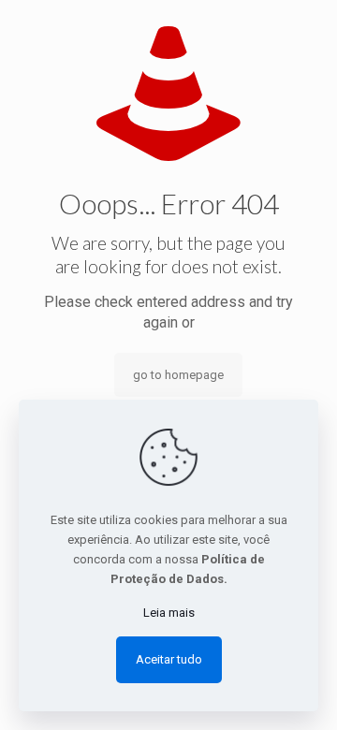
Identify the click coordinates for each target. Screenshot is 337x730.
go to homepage (178, 375)
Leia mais (169, 613)
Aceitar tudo (169, 659)
